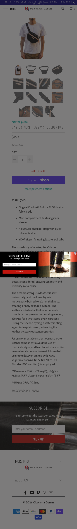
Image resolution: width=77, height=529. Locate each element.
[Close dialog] (75, 253)
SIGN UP (19, 272)
